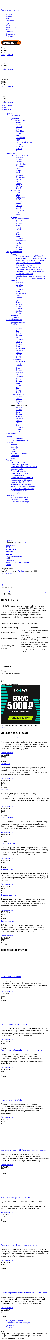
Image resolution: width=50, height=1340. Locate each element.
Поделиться (6, 109)
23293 (23, 543)
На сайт (10, 55)
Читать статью (7, 753)
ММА (8, 25)
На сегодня (15, 116)
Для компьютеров (18, 394)
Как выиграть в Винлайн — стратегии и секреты (21, 1050)
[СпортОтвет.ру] (20, 8)
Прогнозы (10, 113)
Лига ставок (21, 241)
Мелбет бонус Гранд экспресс (28, 267)
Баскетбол (10, 21)
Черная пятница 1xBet (20, 491)
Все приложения (18, 322)
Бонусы (14, 280)
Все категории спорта (10, 10)
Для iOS (14, 324)
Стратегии (10, 443)
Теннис (9, 19)
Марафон (19, 228)
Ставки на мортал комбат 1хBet (24, 467)
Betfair (18, 203)
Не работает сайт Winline (11, 977)
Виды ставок (11, 562)
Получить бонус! (8, 573)
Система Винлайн (18, 471)
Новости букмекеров (19, 440)
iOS (7, 558)
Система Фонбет (18, 475)
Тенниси (19, 175)
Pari (17, 331)
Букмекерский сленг (19, 500)
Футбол (9, 14)
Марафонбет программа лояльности (30, 276)
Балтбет (19, 186)
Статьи (9, 460)
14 (15, 543)
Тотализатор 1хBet (18, 462)
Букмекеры (10, 153)
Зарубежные (16, 190)
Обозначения (23, 562)
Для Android (16, 359)
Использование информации (18, 1323)
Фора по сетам (7, 817)
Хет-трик (5, 789)
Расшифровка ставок (19, 497)
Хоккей (9, 16)
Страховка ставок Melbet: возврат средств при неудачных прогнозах (30, 270)
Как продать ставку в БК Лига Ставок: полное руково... (24, 1150)
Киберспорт (11, 27)
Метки (3, 107)
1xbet (18, 432)
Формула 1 (10, 34)
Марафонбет (21, 164)
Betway (18, 212)
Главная (4, 592)
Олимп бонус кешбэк (24, 274)
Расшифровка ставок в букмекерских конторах (28, 592)
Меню (3, 585)
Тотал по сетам (7, 869)
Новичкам (10, 495)
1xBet (18, 192)
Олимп (18, 230)
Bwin (18, 214)
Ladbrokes (20, 210)
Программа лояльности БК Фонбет (30, 256)
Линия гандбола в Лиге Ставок (14, 1024)
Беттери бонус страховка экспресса (30, 278)
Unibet (18, 208)
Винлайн (19, 157)
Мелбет (19, 179)
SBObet (19, 206)
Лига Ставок (21, 177)
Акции (13, 254)
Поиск (8, 565)
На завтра (15, 118)
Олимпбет (20, 166)
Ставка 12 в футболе (19, 464)
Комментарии (6, 105)
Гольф (18, 133)
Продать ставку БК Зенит (21, 480)
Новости (9, 436)
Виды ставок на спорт (20, 502)
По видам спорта (18, 120)
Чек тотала (5, 764)
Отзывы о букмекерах (20, 219)
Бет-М (18, 188)
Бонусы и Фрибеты (14, 252)
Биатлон (9, 36)
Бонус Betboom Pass (24, 265)
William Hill (20, 197)
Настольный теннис (24, 142)
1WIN (18, 195)
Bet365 (18, 199)
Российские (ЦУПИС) (20, 155)
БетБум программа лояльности (28, 263)
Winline (21, 571)
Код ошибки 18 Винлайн (21, 484)
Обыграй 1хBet (17, 469)
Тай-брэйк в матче (8, 921)
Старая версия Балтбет (20, 473)
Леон (18, 173)
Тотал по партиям (8, 895)
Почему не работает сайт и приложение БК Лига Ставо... (24, 1293)
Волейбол (10, 30)
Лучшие (14, 217)
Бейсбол (9, 32)
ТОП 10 (9, 547)
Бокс (8, 23)
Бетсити (19, 162)
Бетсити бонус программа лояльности (31, 258)
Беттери (19, 184)
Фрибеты (14, 315)
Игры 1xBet (15, 493)
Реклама (9, 1327)
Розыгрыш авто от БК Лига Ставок (30, 260)
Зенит (18, 181)
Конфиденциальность (15, 1321)
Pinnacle (19, 201)
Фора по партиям (8, 843)
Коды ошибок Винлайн (20, 482)
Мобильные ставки (14, 320)
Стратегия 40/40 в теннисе (22, 478)
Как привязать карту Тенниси (23, 486)
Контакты (10, 1325)
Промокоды (15, 317)
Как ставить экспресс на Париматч (15, 1197)
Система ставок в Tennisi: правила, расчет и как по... (22, 1245)
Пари (18, 168)
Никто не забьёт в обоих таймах (14, 738)
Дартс (18, 135)
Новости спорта (17, 438)
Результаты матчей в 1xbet (12, 1100)
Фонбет (19, 160)
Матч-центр (11, 434)
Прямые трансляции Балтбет (22, 489)
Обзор (3, 55)
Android (13, 558)
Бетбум (18, 171)
